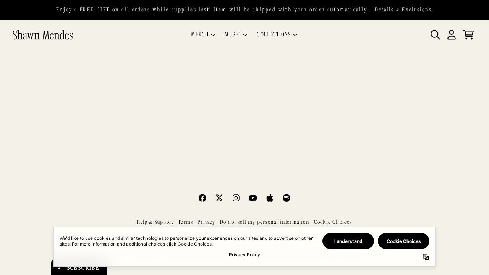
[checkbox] (247, 150)
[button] (321, 55)
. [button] (244, 197)
